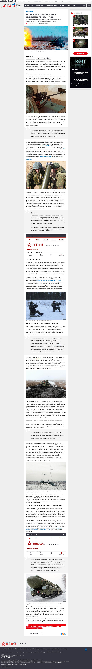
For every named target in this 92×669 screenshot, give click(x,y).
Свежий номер (71, 5)
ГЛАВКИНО (69, 1)
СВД (64, 149)
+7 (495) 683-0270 (6, 657)
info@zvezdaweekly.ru (8, 656)
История (62, 5)
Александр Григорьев (31, 23)
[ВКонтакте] (61, 634)
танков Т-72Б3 (38, 359)
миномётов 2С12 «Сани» (45, 156)
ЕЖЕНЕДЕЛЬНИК (37, 1)
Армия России (29, 5)
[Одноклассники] (63, 634)
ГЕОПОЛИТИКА (39, 5)
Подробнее (60, 662)
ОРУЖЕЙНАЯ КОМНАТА (51, 5)
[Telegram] (65, 634)
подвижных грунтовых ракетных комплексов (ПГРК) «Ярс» (44, 528)
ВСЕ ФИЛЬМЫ (80, 53)
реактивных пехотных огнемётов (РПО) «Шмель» (48, 280)
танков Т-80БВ (57, 345)
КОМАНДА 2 (61, 1)
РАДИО (28, 1)
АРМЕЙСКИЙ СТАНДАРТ (50, 1)
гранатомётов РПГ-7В (43, 145)
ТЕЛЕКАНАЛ (20, 1)
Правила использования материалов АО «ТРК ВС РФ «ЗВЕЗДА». (14, 664)
